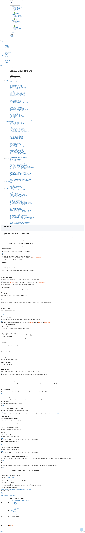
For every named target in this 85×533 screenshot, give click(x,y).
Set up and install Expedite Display (16, 136)
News (13, 20)
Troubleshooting (18, 25)
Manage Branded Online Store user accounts (18, 215)
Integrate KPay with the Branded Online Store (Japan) (20, 222)
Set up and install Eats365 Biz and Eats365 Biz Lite (19, 142)
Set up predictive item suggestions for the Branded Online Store (21, 214)
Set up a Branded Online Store (15, 208)
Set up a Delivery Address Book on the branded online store (21, 202)
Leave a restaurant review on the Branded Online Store (20, 211)
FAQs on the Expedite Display (15, 135)
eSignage (7, 111)
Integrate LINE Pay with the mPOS (16, 94)
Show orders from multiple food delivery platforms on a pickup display (23, 118)
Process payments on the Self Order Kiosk (18, 170)
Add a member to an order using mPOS (17, 92)
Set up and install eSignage (15, 114)
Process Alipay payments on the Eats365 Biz (18, 154)
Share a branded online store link (16, 209)
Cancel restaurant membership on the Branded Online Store (21, 212)
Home (13, 66)
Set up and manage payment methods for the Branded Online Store (22, 218)
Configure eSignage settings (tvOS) (16, 115)
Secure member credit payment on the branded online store (21, 203)
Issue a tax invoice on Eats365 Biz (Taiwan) (18, 150)
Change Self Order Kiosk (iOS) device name (18, 172)
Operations (14, 14)
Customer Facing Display (10, 127)
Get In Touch (16, 508)
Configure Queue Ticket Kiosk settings (17, 110)
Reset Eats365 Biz (13, 145)
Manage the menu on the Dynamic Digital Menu (19, 189)
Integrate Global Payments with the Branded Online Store (20, 219)
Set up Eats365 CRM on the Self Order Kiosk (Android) (20, 166)
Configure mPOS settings (14, 84)
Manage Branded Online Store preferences (18, 192)
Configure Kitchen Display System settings (18, 124)
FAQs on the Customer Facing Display (17, 128)
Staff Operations (18, 15)
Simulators (17, 26)
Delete (2, 253)
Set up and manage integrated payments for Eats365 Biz (20, 149)
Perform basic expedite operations (16, 138)
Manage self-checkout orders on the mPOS (18, 89)
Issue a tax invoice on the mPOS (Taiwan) (17, 95)
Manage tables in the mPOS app (16, 86)
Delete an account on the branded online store (18, 197)
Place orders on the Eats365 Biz (16, 147)
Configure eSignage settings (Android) (17, 116)
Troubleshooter (18, 28)
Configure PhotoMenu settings (15, 100)
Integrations (17, 12)
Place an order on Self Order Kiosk (16, 161)
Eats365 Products (18, 7)
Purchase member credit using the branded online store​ (20, 206)
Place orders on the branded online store (17, 196)
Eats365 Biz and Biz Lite (9, 139)
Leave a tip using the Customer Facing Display (18, 132)
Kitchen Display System (9, 121)
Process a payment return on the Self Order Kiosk (19, 165)
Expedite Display (8, 134)
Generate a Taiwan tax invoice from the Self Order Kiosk (20, 171)
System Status (18, 29)
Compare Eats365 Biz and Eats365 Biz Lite (18, 146)
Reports (16, 19)
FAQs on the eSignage (14, 113)
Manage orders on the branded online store (18, 201)
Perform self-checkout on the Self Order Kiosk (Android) (20, 174)
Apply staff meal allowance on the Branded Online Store (20, 223)
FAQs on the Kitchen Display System (16, 122)
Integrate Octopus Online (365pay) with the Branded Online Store (22, 217)
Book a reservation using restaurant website (18, 194)
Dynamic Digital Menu (9, 188)
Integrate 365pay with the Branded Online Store (19, 221)
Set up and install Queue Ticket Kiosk (17, 108)
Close (82, 531)
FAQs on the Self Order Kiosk (15, 159)
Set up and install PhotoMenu (15, 99)
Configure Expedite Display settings (16, 137)
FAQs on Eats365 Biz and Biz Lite (16, 140)
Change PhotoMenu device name (16, 104)
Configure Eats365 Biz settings (15, 143)
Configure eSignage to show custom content (18, 117)
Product (13, 6)
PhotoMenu (7, 96)
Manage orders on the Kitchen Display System (18, 125)
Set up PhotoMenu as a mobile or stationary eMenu (19, 102)
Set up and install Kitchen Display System (17, 123)
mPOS (6, 80)
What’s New (17, 21)
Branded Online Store (9, 190)
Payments (17, 18)
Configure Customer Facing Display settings (18, 130)
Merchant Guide (18, 8)
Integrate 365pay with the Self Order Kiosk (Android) (19, 180)
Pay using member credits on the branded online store (20, 204)
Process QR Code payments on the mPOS (18, 87)
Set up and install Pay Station (15, 183)
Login (13, 32)
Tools (13, 23)
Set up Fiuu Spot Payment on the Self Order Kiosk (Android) (21, 173)
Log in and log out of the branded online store (18, 199)
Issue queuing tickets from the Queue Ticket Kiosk (19, 109)
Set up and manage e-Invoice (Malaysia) (17, 176)
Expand (1, 531)
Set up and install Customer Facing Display (18, 129)
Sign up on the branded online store (16, 200)
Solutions (15, 503)
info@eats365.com (15, 512)
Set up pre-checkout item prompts (16, 175)
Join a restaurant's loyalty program (16, 207)
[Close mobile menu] (0, 40)
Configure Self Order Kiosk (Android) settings (18, 164)
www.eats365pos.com (16, 514)
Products (15, 502)
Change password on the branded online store (18, 195)
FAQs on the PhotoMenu (14, 98)
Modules (16, 9)
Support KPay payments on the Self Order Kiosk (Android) (20, 179)
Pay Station (7, 181)
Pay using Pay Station (14, 185)
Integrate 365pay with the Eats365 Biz (17, 156)
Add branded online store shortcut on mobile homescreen (20, 210)
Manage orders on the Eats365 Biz (16, 144)
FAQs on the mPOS (13, 81)
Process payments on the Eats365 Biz (17, 151)
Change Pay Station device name (16, 187)
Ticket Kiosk (7, 106)
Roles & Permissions (19, 16)
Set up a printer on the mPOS (15, 91)
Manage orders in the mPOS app (16, 85)
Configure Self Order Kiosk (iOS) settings (17, 163)
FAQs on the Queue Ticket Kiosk (16, 107)
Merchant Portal (11, 477)
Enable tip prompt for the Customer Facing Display (19, 131)
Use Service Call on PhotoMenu (16, 103)
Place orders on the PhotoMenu (16, 101)
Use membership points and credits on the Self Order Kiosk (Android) (22, 167)
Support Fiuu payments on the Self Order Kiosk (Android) (20, 178)
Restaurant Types (17, 504)
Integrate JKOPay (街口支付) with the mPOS (18, 93)
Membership (17, 10)
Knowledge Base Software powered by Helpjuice (42, 530)
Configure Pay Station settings (15, 186)
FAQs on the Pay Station (14, 182)
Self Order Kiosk (8, 158)
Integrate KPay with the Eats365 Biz (16, 152)
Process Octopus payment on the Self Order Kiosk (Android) (21, 168)
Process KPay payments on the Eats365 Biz (18, 153)
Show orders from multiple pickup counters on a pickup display (21, 120)
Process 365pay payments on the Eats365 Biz (18, 157)
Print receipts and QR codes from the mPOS (18, 88)
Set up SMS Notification (14, 193)
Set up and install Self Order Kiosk (16, 160)
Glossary (17, 27)
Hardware (17, 13)
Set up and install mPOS (14, 82)
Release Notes (18, 22)
